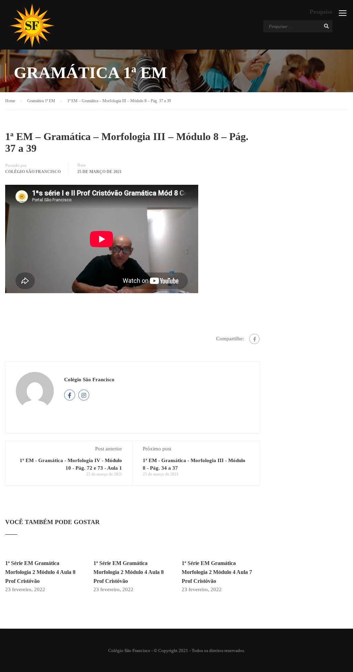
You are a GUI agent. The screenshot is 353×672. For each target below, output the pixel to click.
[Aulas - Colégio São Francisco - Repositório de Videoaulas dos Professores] (32, 25)
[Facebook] (254, 339)
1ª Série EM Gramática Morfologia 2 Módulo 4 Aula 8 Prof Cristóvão (40, 572)
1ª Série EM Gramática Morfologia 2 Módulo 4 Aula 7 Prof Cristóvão (217, 572)
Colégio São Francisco (33, 171)
